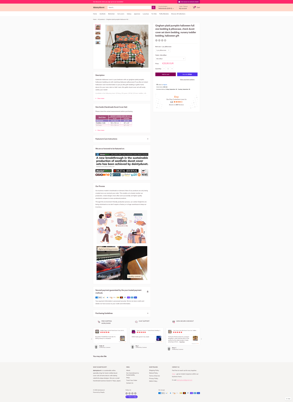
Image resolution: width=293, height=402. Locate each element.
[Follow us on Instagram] (129, 393)
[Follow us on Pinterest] (132, 393)
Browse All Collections (178, 14)
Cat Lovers (120, 14)
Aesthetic (103, 14)
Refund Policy (153, 373)
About (128, 370)
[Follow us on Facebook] (127, 393)
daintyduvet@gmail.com (184, 380)
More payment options (187, 79)
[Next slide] (201, 339)
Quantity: (158, 69)
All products (101, 19)
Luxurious (146, 14)
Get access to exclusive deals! (190, 2)
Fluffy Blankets (164, 14)
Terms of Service (154, 376)
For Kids (154, 14)
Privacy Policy (153, 378)
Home (95, 14)
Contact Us (129, 383)
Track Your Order (131, 380)
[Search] (153, 7)
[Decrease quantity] (164, 68)
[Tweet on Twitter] (162, 40)
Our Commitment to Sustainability (132, 374)
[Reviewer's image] (122, 339)
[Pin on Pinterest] (159, 40)
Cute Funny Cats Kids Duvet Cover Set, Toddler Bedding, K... (185, 330)
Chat (173, 374)
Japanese (137, 14)
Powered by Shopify (99, 392)
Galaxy (129, 14)
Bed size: (163, 46)
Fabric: (161, 55)
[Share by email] (165, 40)
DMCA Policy (153, 381)
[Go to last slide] (92, 339)
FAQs (128, 378)
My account (183, 8)
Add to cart (165, 74)
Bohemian (111, 14)
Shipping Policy (154, 370)
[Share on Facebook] (156, 40)
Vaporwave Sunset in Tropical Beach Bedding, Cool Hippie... (149, 330)
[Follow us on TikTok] (135, 393)
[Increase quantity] (172, 68)
